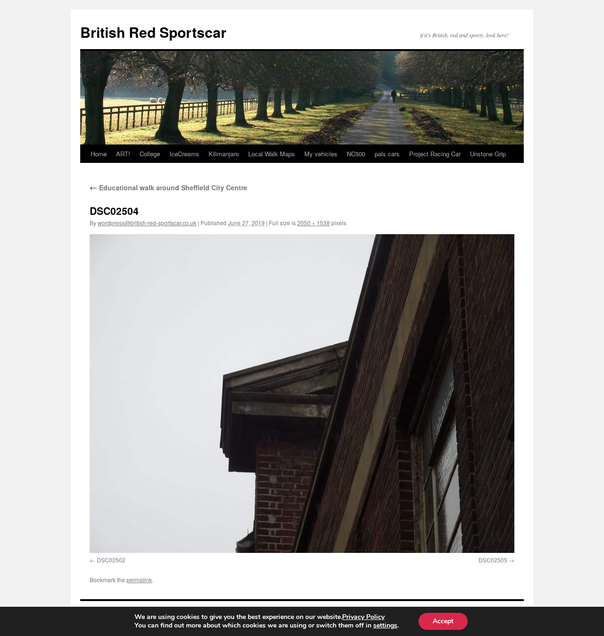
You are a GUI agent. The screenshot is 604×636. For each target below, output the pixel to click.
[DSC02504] (302, 393)
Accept (443, 621)
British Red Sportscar (153, 32)
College (150, 153)
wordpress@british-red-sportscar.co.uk (147, 223)
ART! (123, 153)
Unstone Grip (488, 153)
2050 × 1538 (313, 223)
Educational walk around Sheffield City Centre (168, 187)
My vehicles (320, 153)
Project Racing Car (435, 153)
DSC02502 (111, 560)
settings (385, 625)
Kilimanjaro (224, 153)
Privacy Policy (363, 616)
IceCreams (184, 153)
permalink (139, 580)
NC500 (356, 153)
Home (99, 153)
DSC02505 (492, 560)
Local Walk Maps (271, 153)
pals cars (387, 153)
